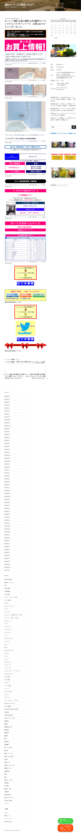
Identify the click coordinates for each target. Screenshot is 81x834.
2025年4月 (7, 443)
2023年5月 (7, 511)
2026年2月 (7, 414)
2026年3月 (7, 411)
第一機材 (6, 785)
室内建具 (6, 721)
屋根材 (6, 724)
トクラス (6, 653)
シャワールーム (8, 629)
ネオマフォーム (8, 662)
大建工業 (6, 712)
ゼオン (6, 647)
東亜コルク (7, 762)
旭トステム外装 (8, 747)
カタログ (6, 603)
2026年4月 (7, 408)
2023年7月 (7, 505)
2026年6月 (7, 402)
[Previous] (54, 144)
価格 (36, 362)
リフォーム (7, 697)
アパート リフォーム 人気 (10, 597)
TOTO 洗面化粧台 (11, 361)
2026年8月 (7, 396)
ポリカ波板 (7, 679)
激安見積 (42, 362)
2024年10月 (7, 461)
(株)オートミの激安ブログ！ (20, 4)
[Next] (73, 144)
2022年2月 (7, 555)
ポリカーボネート (8, 674)
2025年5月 (7, 440)
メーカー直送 (7, 685)
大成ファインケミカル (9, 718)
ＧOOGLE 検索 (8, 800)
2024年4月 (7, 478)
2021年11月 (7, 564)
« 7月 (55, 37)
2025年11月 (7, 422)
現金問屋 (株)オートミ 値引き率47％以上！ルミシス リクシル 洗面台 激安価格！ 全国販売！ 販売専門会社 (63, 99)
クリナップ (7, 612)
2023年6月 (7, 508)
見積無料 (6, 791)
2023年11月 (7, 493)
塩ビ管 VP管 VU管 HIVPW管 (11, 709)
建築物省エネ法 (8, 727)
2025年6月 (7, 437)
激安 (39, 362)
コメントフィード (8, 818)
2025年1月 (7, 452)
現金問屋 (6, 783)
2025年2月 (7, 449)
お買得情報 (7, 591)
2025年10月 (7, 425)
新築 (5, 738)
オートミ (17, 362)
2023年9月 (7, 499)
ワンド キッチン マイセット (11, 700)
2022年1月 (7, 558)
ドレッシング (22, 362)
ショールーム (7, 632)
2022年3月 (7, 552)
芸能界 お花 (7, 788)
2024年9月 (7, 464)
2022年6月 (7, 543)
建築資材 (13, 359)
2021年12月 (7, 561)
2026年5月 (7, 405)
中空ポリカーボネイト (9, 703)
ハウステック (7, 665)
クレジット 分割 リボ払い (11, 617)
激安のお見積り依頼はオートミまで (13, 302)
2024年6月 (7, 473)
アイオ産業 (7, 594)
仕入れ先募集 (7, 706)
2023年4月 (7, 514)
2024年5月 (7, 476)
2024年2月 (7, 484)
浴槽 (5, 774)
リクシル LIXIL (8, 691)
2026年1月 (7, 417)
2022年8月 (7, 537)
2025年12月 (7, 419)
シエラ (6, 623)
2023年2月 (7, 520)
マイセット (7, 682)
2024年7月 (7, 470)
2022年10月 (7, 532)
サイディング (7, 620)
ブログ (33, 362)
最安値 (6, 750)
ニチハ (6, 656)
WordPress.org (8, 821)
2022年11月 (7, 529)
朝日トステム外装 (8, 756)
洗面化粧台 (7, 771)
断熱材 (6, 735)
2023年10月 (7, 496)
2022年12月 (7, 526)
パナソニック (28, 362)
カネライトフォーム (9, 606)
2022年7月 (7, 540)
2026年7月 (7, 399)
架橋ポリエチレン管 (9, 765)
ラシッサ (6, 688)
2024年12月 (7, 455)
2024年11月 (7, 458)
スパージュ (7, 641)
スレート (6, 644)
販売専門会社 (7, 794)
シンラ (6, 635)
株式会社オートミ (18, 18)
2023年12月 (7, 490)
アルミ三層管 (7, 600)
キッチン (8, 359)
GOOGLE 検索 (8, 579)
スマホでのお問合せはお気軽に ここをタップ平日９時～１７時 (65, 828)
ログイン (6, 813)
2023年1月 (7, 523)
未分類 (6, 759)
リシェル (6, 694)
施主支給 (6, 741)
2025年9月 (7, 428)
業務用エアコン (8, 768)
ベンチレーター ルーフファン (12, 671)
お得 (5, 585)
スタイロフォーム (8, 638)
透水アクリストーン (9, 797)
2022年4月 (7, 549)
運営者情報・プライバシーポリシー (59, 185)
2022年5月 (7, 546)
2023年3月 (7, 517)
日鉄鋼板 (6, 744)
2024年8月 (7, 467)
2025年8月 (7, 431)
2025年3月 (7, 446)
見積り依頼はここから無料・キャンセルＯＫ (66, 820)
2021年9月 (7, 570)
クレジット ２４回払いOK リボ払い (13, 615)
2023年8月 (7, 502)
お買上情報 (7, 588)
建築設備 (6, 729)
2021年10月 (7, 567)
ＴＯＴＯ (17, 359)
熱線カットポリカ (8, 780)
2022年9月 (7, 535)
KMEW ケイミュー (9, 582)
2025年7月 (7, 434)
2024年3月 (7, 481)
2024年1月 (7, 487)
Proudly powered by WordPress (12, 830)
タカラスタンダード (9, 650)
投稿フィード (7, 815)
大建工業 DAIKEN (8, 715)
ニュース (6, 659)
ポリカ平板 (7, 676)
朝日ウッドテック (8, 753)
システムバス (7, 626)
